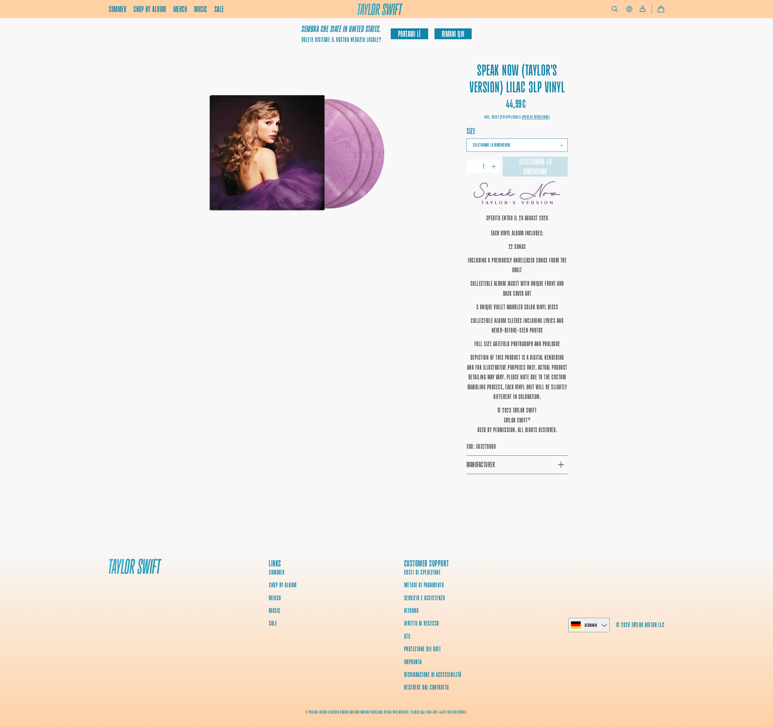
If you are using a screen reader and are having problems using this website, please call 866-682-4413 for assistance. (386, 712)
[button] (614, 9)
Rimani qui (453, 34)
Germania (591, 625)
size (471, 131)
